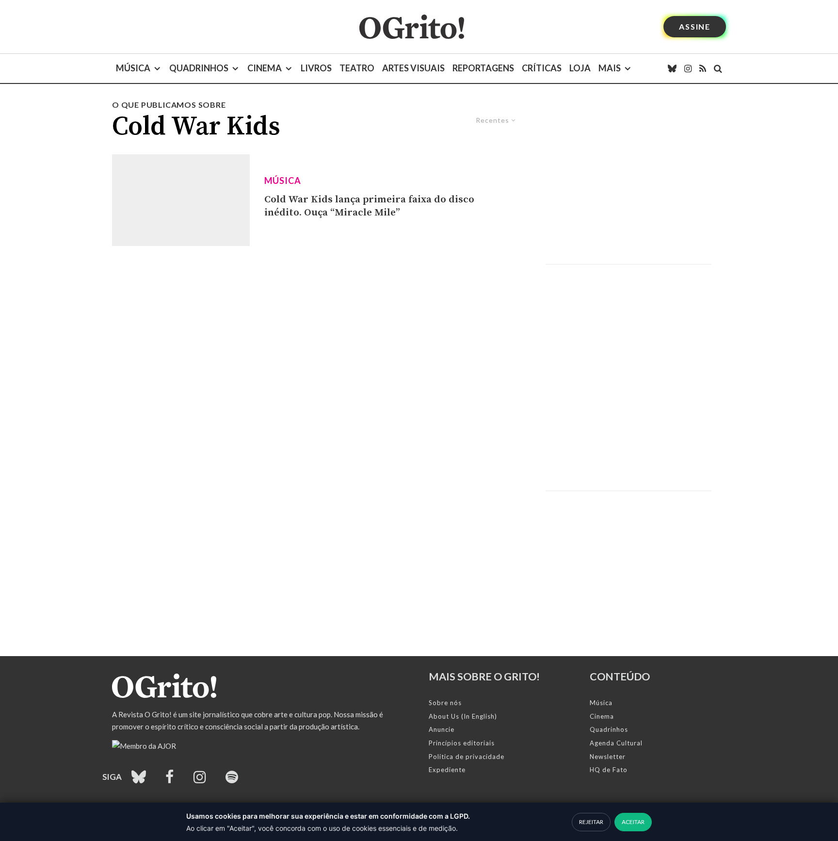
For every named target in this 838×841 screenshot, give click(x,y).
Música (133, 68)
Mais (609, 68)
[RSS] (702, 68)
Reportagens (483, 68)
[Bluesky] (672, 68)
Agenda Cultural (616, 743)
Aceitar (633, 821)
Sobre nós (445, 703)
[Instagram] (687, 68)
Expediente (447, 770)
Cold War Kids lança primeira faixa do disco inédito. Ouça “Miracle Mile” (369, 206)
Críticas (542, 68)
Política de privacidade (466, 756)
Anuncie (441, 729)
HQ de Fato (609, 770)
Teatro (356, 68)
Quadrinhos (198, 68)
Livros (316, 68)
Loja (580, 68)
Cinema (264, 68)
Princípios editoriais (462, 743)
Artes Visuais (413, 68)
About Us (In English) (463, 716)
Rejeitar (591, 821)
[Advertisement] (628, 181)
